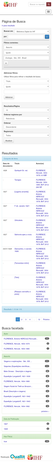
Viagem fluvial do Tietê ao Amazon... (18, 386)
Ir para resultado (8, 25)
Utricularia (18, 220)
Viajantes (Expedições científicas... (17, 366)
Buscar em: (8, 31)
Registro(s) (8, 131)
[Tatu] (17, 277)
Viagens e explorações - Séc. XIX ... (18, 361)
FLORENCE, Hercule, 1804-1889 (17, 381)
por (5, 36)
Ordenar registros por (13, 114)
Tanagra (18, 180)
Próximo (46, 319)
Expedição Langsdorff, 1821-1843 (17, 401)
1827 (6, 424)
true (5, 441)
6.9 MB (43, 175)
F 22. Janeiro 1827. (22, 206)
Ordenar (7, 123)
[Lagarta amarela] (21, 191)
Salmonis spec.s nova (23, 234)
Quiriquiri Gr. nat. (21, 170)
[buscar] (48, 4)
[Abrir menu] (48, 12)
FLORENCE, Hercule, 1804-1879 (42, 172)
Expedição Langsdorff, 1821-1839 (17, 376)
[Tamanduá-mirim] (22, 263)
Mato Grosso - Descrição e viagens (17, 371)
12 (39, 319)
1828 (6, 429)
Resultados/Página (12, 106)
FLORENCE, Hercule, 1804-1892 (17, 406)
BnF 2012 (45, 201)
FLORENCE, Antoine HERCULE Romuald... (21, 338)
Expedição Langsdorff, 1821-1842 (17, 396)
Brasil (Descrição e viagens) (15, 391)
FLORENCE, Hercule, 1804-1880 (42, 182)
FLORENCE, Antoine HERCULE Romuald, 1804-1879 (42, 196)
